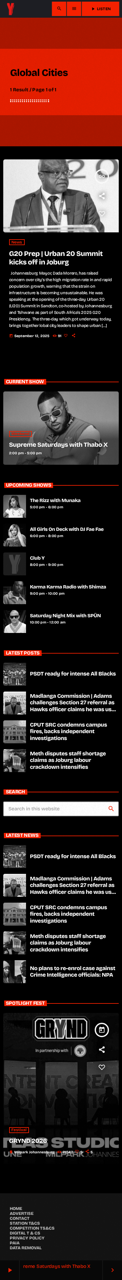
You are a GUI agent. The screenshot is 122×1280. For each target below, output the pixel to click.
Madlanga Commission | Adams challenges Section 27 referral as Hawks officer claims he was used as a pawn (74, 706)
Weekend (20, 434)
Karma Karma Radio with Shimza (68, 587)
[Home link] (10, 8)
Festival (19, 1130)
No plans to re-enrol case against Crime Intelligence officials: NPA (72, 971)
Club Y (37, 558)
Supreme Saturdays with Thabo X (58, 445)
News (16, 242)
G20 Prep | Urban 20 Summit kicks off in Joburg (56, 257)
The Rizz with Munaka (55, 501)
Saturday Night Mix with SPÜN (65, 616)
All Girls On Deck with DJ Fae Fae (67, 529)
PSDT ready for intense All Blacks (73, 673)
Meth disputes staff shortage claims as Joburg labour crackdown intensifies (68, 760)
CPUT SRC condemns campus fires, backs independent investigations (68, 731)
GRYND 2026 (28, 1141)
